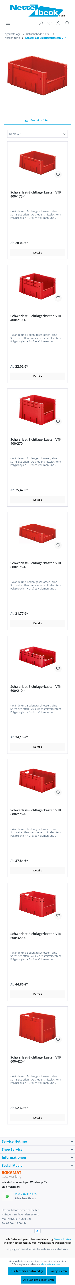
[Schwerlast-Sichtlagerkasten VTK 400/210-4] (37, 286)
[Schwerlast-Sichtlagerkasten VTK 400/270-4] (37, 410)
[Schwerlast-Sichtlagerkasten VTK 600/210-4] (37, 657)
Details (37, 252)
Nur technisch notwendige (27, 1271)
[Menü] (8, 23)
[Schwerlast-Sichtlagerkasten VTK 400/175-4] (37, 162)
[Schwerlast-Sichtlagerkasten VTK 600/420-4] (37, 1027)
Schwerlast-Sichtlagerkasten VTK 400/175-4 (35, 194)
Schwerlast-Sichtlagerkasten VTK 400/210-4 (35, 318)
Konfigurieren (58, 1271)
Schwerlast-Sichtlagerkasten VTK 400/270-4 (35, 441)
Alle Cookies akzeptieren (38, 1280)
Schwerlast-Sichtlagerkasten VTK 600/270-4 (35, 812)
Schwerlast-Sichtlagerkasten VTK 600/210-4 (35, 689)
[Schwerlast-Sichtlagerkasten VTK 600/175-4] (37, 533)
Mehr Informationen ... (52, 1264)
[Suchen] (40, 23)
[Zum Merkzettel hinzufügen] (58, 174)
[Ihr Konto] (58, 23)
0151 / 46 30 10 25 (26, 1194)
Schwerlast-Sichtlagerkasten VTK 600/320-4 (35, 936)
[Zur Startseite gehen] (37, 10)
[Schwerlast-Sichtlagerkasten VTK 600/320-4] (37, 904)
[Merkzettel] (49, 23)
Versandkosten (62, 1239)
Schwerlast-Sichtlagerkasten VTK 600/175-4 (35, 565)
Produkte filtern (40, 120)
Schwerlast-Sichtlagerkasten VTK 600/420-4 (35, 1059)
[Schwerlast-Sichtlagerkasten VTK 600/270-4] (37, 780)
